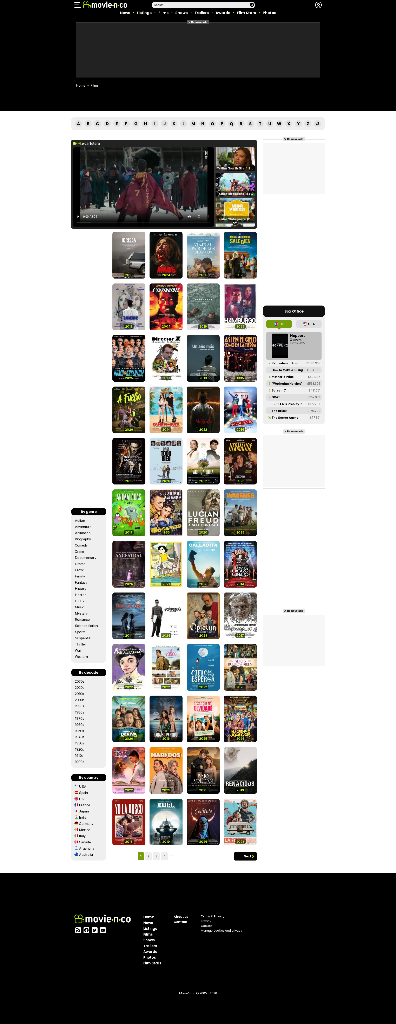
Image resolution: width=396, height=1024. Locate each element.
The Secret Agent (285, 417)
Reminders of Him (285, 363)
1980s (79, 712)
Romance (82, 619)
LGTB (79, 601)
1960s (79, 725)
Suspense (82, 638)
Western (81, 657)
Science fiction (86, 626)
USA (82, 786)
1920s (79, 749)
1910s (79, 756)
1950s (79, 731)
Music (79, 607)
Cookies (206, 926)
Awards (223, 12)
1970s (79, 718)
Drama (80, 564)
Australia (86, 854)
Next (247, 856)
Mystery (81, 613)
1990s (79, 706)
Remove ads (199, 22)
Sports (80, 632)
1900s (79, 762)
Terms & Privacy (212, 916)
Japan (84, 811)
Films (163, 12)
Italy (82, 836)
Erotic (79, 570)
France (84, 805)
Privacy (206, 921)
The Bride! (279, 411)
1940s (79, 737)
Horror (80, 595)
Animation (83, 533)
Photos (269, 12)
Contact (180, 922)
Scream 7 (279, 390)
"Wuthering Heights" (287, 383)
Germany (86, 824)
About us (181, 917)
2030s (79, 681)
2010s (79, 694)
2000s (80, 700)
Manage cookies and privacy (221, 931)
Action (80, 520)
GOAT (276, 397)
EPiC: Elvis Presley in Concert (288, 404)
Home (80, 85)
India (82, 817)
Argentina (86, 848)
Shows (181, 12)
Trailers (201, 12)
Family (80, 576)
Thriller (80, 644)
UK (81, 799)
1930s (79, 743)
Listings (144, 12)
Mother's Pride (283, 377)
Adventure (83, 527)
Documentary (85, 558)
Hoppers (297, 336)
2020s (79, 687)
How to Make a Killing (287, 370)
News (125, 12)
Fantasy (81, 582)
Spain (83, 793)
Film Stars (246, 12)
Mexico (84, 830)
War (78, 650)
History (80, 589)
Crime (79, 551)
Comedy (81, 545)
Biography (83, 539)
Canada (85, 842)
